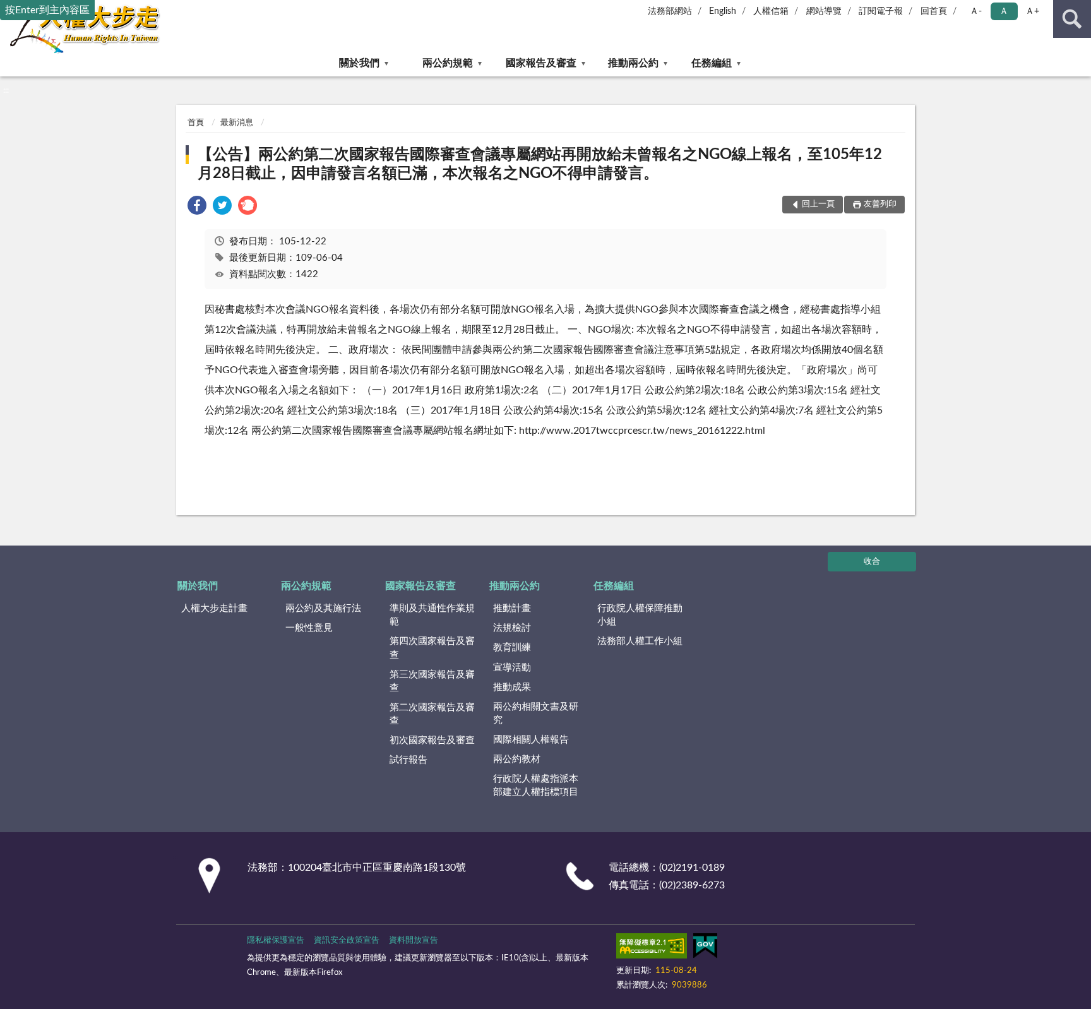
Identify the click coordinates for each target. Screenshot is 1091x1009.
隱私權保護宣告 (275, 940)
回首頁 (934, 11)
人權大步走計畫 (214, 608)
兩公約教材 (516, 759)
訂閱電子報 (881, 11)
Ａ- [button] (976, 11)
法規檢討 (512, 628)
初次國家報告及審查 (432, 740)
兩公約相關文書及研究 (535, 713)
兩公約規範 (447, 63)
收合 (872, 562)
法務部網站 (670, 11)
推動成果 (512, 687)
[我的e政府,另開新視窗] (705, 948)
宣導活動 (512, 667)
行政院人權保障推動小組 (640, 615)
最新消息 (236, 123)
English (722, 11)
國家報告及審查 (541, 63)
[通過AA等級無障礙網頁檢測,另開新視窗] (651, 948)
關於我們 (359, 63)
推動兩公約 (633, 63)
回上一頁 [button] (818, 204)
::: (6, 90)
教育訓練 (512, 647)
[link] (197, 207)
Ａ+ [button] (1032, 11)
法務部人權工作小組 (640, 641)
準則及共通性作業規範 (432, 615)
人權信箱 (771, 11)
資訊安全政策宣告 (346, 940)
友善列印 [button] (880, 204)
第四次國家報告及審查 (432, 647)
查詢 (1072, 19)
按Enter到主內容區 (47, 10)
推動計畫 (512, 608)
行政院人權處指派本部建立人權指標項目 (535, 785)
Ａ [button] (1003, 11)
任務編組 (711, 63)
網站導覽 (824, 11)
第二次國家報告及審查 (432, 714)
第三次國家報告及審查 (432, 681)
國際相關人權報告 (531, 739)
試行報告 (408, 760)
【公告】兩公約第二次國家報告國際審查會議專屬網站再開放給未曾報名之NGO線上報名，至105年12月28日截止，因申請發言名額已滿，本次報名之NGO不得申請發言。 (540, 164)
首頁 (196, 123)
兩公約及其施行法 (323, 608)
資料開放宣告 (413, 940)
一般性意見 (309, 628)
